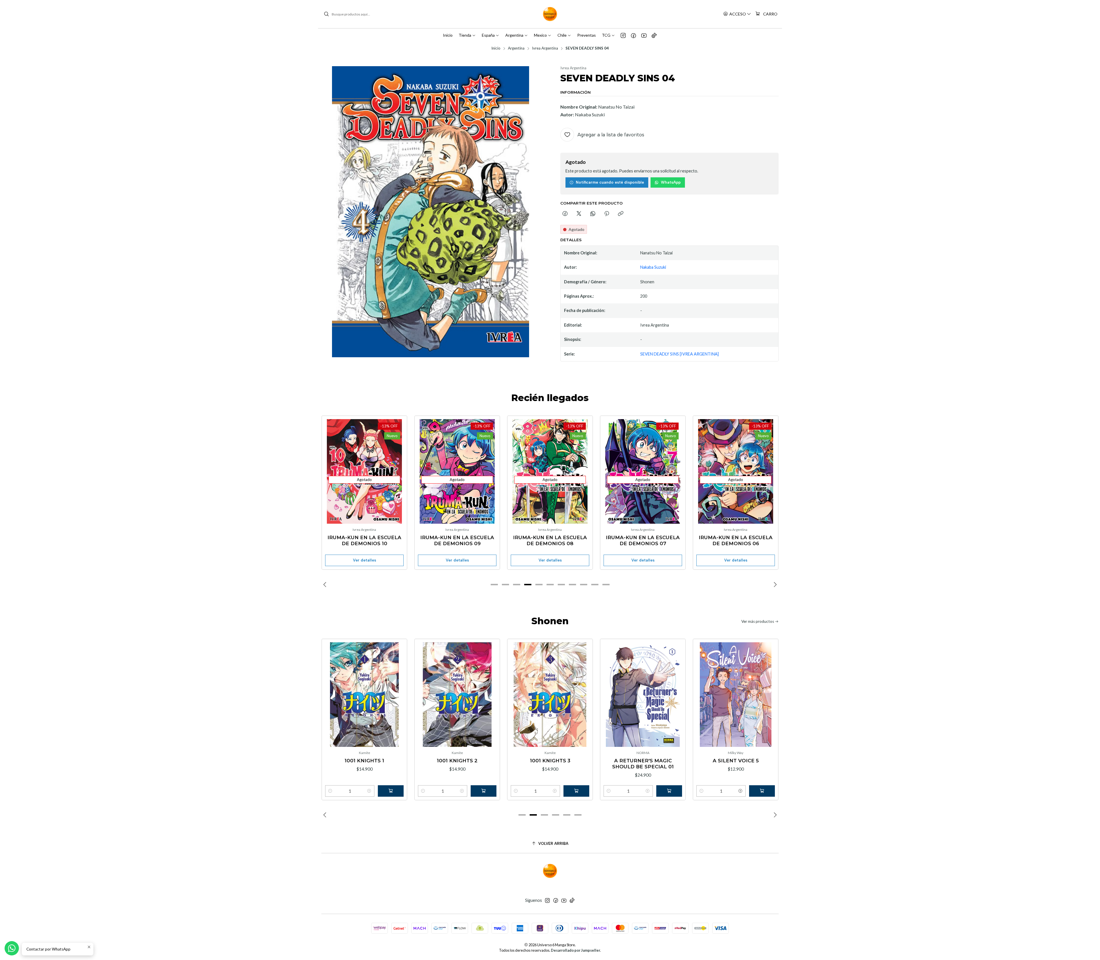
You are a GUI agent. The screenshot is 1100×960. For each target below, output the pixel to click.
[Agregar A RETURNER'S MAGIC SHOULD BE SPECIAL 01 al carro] (576, 791)
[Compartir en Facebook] (565, 214)
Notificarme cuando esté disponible (610, 182)
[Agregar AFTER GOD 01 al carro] (762, 791)
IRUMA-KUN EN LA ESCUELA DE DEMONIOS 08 (457, 540)
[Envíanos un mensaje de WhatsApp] (12, 948)
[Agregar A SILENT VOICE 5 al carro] (669, 791)
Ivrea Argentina (545, 48)
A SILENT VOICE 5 (643, 760)
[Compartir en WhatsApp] (593, 214)
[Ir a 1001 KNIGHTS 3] (457, 694)
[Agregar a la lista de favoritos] (332, 462)
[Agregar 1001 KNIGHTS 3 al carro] (483, 791)
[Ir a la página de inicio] (550, 14)
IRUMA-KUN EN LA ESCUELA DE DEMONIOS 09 (364, 540)
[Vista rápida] (332, 477)
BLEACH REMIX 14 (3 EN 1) (735, 537)
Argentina (516, 48)
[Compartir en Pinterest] (607, 214)
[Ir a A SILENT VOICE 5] (643, 694)
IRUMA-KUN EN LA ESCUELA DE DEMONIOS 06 (643, 540)
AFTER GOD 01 (736, 760)
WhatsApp (671, 182)
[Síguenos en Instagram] (623, 35)
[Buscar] (326, 14)
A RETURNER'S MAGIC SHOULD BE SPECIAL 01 (550, 763)
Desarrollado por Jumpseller (575, 950)
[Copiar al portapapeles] (620, 214)
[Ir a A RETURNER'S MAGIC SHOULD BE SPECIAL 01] (550, 694)
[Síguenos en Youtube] (644, 35)
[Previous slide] (325, 584)
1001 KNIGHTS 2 (364, 760)
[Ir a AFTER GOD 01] (735, 694)
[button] (494, 584)
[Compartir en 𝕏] (579, 214)
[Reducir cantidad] (330, 791)
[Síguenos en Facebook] (633, 35)
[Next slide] (774, 584)
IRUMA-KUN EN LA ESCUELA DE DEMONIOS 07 (550, 540)
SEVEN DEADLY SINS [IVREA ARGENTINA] (679, 354)
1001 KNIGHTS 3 (457, 760)
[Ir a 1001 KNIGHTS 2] (364, 694)
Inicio (495, 48)
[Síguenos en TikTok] (654, 35)
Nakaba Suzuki (653, 267)
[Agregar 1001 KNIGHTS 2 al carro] (391, 791)
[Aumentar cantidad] (369, 791)
